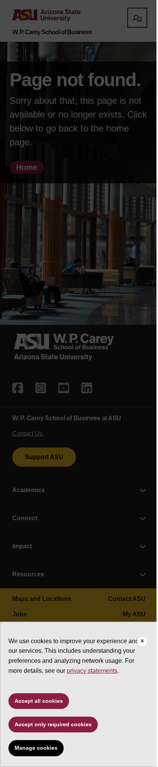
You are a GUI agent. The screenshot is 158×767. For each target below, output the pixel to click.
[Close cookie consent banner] (142, 641)
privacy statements (92, 670)
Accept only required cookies (53, 724)
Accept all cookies (39, 701)
